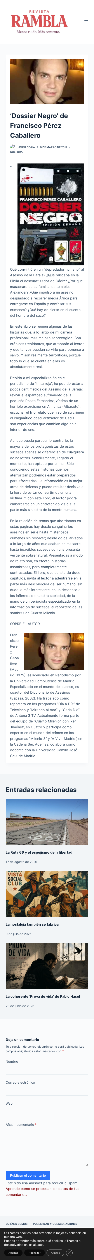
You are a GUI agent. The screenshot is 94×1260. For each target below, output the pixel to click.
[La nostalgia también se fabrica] (47, 894)
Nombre (12, 1061)
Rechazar (34, 1252)
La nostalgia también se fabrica (32, 924)
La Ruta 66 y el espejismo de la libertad (39, 852)
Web (9, 1103)
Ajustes (55, 1252)
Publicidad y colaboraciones (55, 1224)
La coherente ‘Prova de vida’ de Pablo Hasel (43, 996)
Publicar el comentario (28, 1175)
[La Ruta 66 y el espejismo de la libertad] (47, 822)
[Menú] (86, 22)
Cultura (16, 151)
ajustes (38, 1244)
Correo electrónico (20, 1082)
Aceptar (13, 1252)
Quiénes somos (17, 1224)
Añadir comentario (21, 1124)
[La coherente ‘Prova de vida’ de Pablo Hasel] (47, 966)
